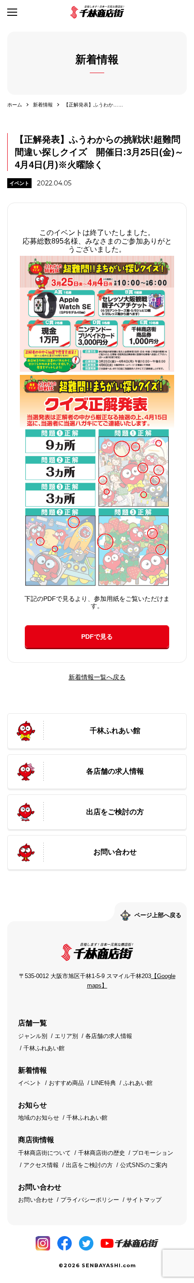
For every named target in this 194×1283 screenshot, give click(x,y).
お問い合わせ (35, 1199)
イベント (19, 183)
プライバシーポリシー (89, 1199)
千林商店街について (44, 1152)
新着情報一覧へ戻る (97, 677)
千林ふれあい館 (44, 1048)
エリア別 (66, 1036)
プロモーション (152, 1152)
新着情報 (43, 104)
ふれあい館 (137, 1083)
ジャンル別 (32, 1036)
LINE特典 (103, 1083)
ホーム (14, 104)
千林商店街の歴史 (101, 1152)
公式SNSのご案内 (143, 1165)
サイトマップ (144, 1199)
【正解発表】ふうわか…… (93, 104)
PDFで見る (97, 636)
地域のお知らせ (38, 1117)
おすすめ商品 (66, 1083)
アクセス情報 (41, 1165)
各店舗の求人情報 (108, 1036)
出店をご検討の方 (89, 1165)
